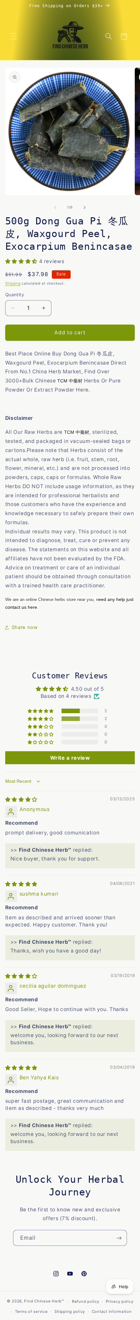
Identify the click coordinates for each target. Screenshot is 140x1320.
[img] (21, 799)
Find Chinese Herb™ (44, 1301)
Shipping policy (69, 1311)
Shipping (13, 283)
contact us (15, 607)
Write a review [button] (70, 757)
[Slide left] (55, 207)
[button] (13, 36)
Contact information (112, 1311)
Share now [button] (25, 627)
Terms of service (31, 1311)
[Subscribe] (119, 1238)
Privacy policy (119, 1301)
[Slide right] (84, 207)
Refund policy (85, 1301)
